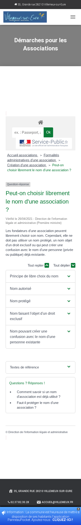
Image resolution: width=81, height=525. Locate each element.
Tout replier (36, 265)
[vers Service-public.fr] (44, 143)
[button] (40, 276)
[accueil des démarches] (40, 122)
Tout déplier (62, 265)
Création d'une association (27, 165)
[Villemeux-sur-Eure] (26, 17)
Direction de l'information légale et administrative (38, 432)
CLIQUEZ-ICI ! (63, 520)
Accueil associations (22, 155)
